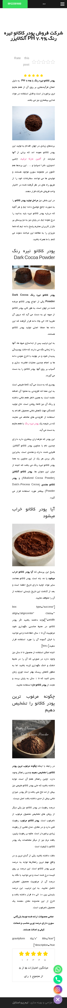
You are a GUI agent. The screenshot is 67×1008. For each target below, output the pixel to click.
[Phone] (58, 979)
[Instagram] (58, 989)
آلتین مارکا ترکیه (31, 159)
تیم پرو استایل (20, 1002)
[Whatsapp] (58, 969)
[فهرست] (62, 4)
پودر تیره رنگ (32, 423)
